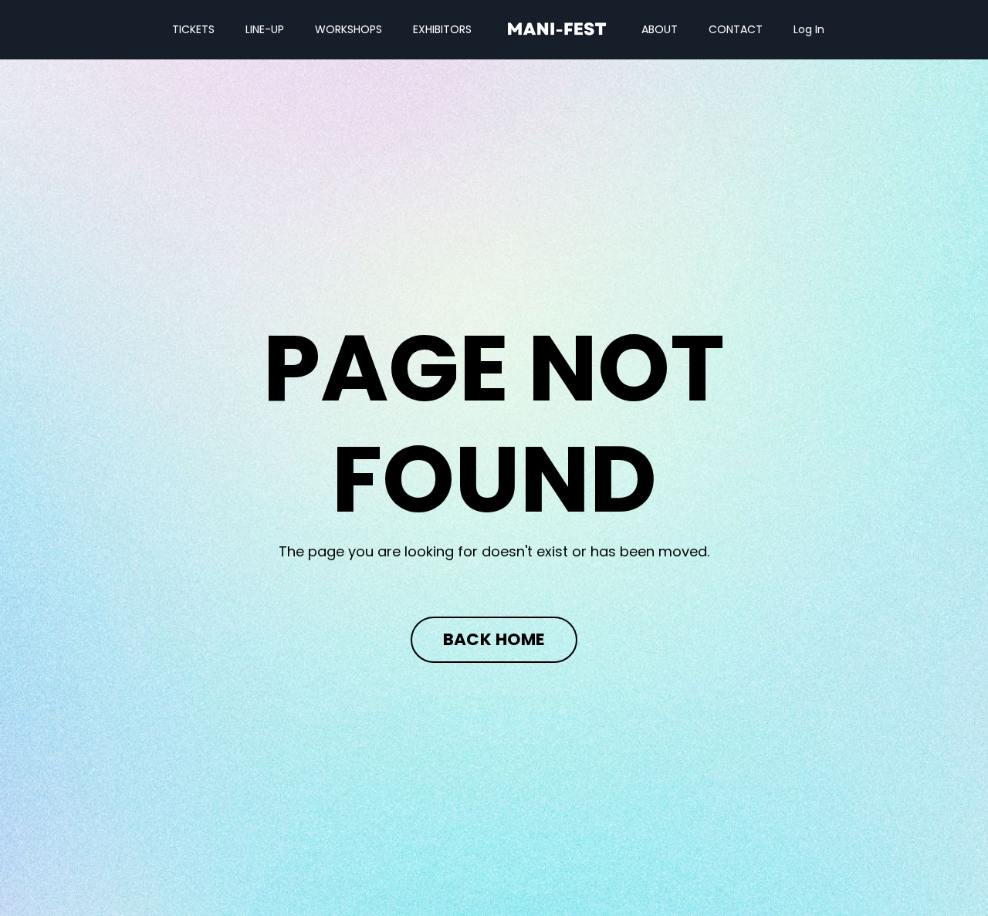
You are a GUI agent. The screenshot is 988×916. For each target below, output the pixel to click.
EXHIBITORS (442, 29)
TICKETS (193, 29)
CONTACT (736, 29)
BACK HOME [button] (494, 639)
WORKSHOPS (348, 29)
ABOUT (659, 29)
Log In (808, 29)
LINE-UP (264, 29)
